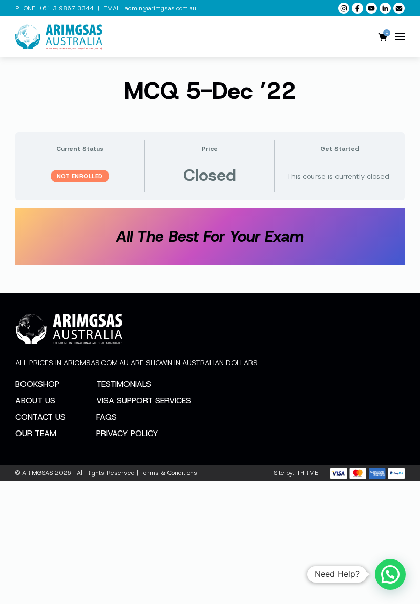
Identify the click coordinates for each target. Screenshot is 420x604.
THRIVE (307, 473)
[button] (390, 574)
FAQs (106, 417)
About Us (35, 400)
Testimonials (123, 384)
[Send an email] (399, 8)
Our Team (35, 433)
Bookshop (37, 384)
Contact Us (40, 417)
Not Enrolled (80, 176)
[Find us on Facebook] (357, 8)
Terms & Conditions (168, 473)
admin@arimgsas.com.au (160, 8)
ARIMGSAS (37, 473)
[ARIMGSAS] (58, 37)
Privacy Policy (127, 433)
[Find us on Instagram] (343, 8)
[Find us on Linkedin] (385, 8)
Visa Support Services (143, 400)
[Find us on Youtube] (371, 8)
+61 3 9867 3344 (66, 8)
